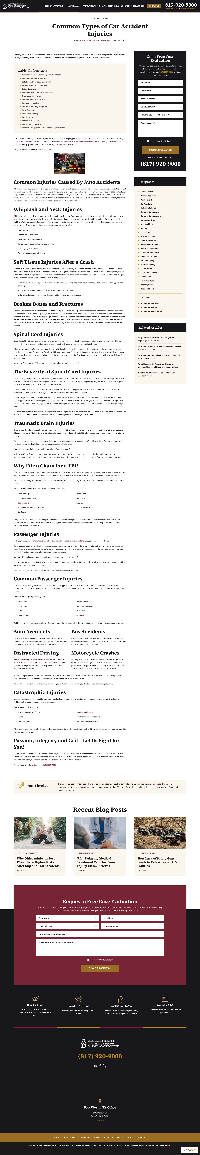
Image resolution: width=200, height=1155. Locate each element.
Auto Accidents (28, 110)
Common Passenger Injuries (34, 106)
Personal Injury (147, 260)
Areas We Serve (89, 6)
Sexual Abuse (146, 268)
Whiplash (18, 216)
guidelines (156, 784)
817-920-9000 (181, 5)
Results (136, 6)
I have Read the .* (162, 141)
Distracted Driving (30, 113)
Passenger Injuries (30, 103)
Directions (100, 1120)
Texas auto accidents (23, 141)
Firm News (145, 232)
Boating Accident (148, 196)
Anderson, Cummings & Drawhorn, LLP (93, 40)
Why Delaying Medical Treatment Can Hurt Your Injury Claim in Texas (96, 862)
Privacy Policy (97, 1145)
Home (46, 6)
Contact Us (154, 6)
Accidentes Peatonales (150, 303)
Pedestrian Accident (149, 256)
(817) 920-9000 (23, 149)
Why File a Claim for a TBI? (33, 99)
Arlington (108, 1138)
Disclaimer (168, 141)
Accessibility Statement (113, 1145)
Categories (146, 182)
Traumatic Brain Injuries (32, 96)
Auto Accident (101, 19)
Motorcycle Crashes (31, 120)
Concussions (23, 503)
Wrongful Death (147, 289)
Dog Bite (144, 228)
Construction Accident (150, 212)
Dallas (97, 1138)
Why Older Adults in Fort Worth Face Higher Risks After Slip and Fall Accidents (38, 862)
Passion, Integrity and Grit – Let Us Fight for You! (43, 128)
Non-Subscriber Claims (109, 6)
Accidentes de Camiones (151, 311)
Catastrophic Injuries (31, 124)
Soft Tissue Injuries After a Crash (36, 82)
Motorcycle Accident (150, 248)
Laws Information (148, 240)
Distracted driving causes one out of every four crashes (38, 659)
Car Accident (146, 204)
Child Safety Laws (148, 208)
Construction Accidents (151, 216)
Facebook (100, 1065)
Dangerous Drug (148, 220)
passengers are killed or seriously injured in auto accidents (59, 541)
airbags (111, 192)
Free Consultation (188, 9)
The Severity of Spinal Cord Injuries (37, 92)
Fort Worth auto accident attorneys (79, 141)
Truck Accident (147, 281)
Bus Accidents (28, 117)
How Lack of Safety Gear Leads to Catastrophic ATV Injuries (157, 862)
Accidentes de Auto (149, 307)
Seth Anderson (84, 787)
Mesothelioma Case (149, 244)
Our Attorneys (56, 6)
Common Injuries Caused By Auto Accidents (41, 75)
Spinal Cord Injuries (30, 89)
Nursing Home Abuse (150, 252)
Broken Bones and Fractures (34, 85)
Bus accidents (77, 638)
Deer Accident (147, 224)
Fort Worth (85, 1138)
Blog (143, 6)
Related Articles (150, 327)
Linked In (95, 1065)
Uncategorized (147, 285)
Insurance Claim (148, 236)
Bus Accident (146, 200)
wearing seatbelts (111, 195)
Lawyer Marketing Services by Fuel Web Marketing (144, 1145)
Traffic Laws (146, 277)
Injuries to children (84, 712)
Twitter (104, 1065)
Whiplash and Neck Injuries (34, 78)
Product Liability (148, 264)
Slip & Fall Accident (149, 272)
